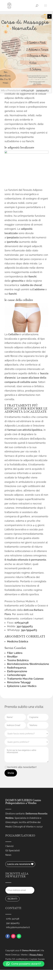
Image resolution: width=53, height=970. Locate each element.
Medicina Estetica (17, 641)
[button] (23, 964)
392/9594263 (25, 626)
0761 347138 (12, 918)
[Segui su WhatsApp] (19, 936)
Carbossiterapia (16, 674)
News (8, 855)
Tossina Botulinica (18, 660)
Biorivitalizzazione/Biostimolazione (28, 663)
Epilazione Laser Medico (21, 686)
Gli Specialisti (12, 850)
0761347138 (22, 622)
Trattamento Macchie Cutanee (25, 678)
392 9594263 (13, 923)
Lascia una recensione (19, 864)
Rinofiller (12, 656)
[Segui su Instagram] (13, 936)
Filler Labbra (14, 652)
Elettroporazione (17, 671)
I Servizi (9, 846)
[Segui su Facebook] (7, 936)
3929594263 (42, 90)
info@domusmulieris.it (18, 927)
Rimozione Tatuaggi (19, 682)
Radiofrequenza (16, 667)
